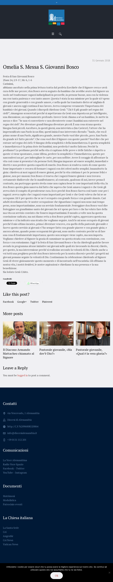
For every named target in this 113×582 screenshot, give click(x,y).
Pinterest (47, 301)
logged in (22, 375)
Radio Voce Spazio (13, 464)
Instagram (21, 472)
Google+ (22, 301)
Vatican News (10, 544)
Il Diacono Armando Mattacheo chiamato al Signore (18, 353)
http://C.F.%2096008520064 (22, 426)
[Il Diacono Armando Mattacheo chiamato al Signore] (20, 333)
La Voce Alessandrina (15, 460)
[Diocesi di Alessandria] (56, 17)
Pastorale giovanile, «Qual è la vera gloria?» (91, 351)
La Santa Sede (11, 527)
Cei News (8, 540)
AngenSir (8, 536)
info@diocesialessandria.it (22, 433)
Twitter (34, 301)
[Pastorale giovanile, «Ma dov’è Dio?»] (56, 333)
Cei (4, 532)
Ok (56, 575)
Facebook (8, 301)
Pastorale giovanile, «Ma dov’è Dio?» (55, 351)
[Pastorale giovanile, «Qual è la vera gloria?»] (93, 333)
